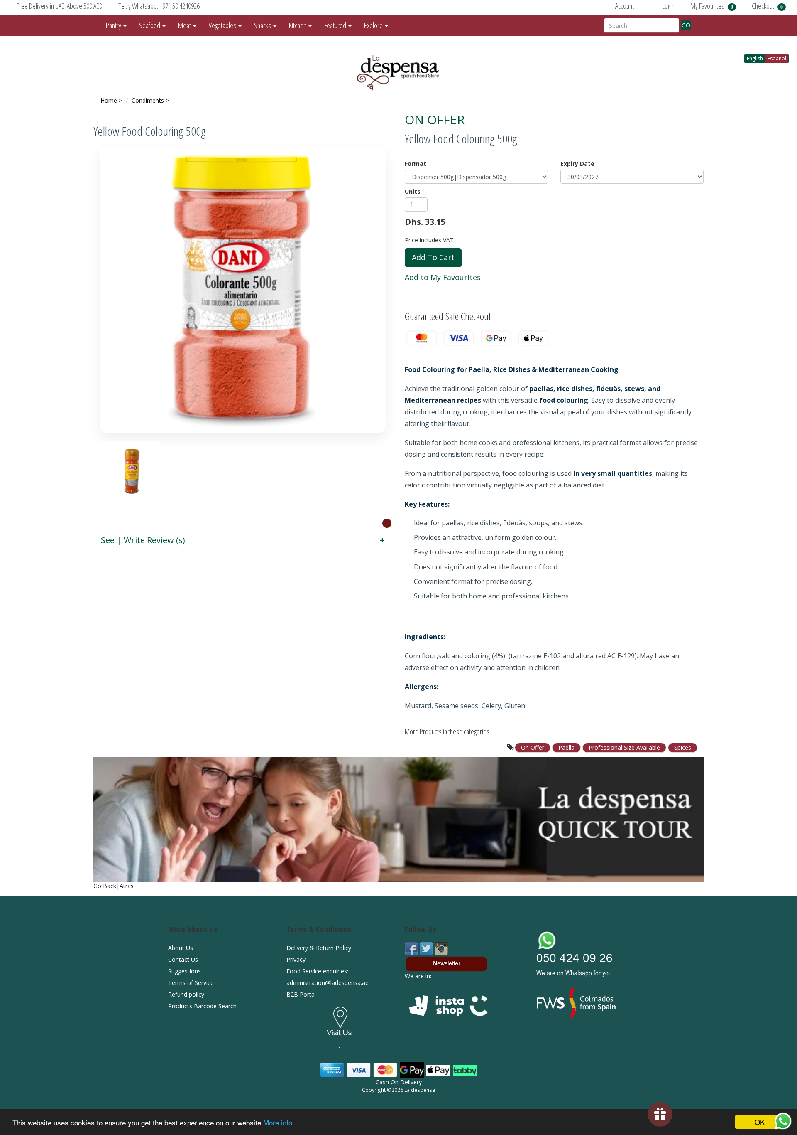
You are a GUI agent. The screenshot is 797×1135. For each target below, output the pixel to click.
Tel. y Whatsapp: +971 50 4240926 (159, 6)
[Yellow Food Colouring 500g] (243, 289)
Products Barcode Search (202, 1006)
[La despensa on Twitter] (427, 948)
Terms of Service (191, 983)
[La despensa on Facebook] (412, 948)
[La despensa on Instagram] (441, 948)
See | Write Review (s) (143, 540)
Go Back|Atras (113, 886)
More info (277, 1122)
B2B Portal (301, 994)
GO (686, 25)
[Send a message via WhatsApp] (783, 1121)
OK (760, 1122)
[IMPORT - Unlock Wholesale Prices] (386, 523)
